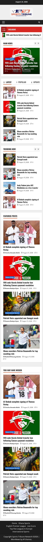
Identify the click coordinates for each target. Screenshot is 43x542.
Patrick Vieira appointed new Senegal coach (9, 121)
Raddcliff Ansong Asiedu (13, 357)
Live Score (31, 526)
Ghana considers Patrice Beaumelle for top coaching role (9, 135)
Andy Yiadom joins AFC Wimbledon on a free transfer (9, 178)
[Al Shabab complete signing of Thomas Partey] (21, 232)
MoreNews (15, 539)
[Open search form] (39, 22)
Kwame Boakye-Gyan (13, 69)
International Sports (12, 313)
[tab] (7, 82)
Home (14, 523)
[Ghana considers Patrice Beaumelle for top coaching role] (21, 337)
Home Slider (10, 59)
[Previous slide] (35, 43)
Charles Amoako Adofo (12, 253)
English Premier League (16, 526)
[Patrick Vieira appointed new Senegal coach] (21, 304)
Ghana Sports (24, 523)
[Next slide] (38, 43)
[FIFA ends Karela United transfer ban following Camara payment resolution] (21, 268)
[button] (3, 22)
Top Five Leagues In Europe (21, 529)
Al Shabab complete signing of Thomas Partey (9, 93)
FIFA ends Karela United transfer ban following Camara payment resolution (9, 107)
